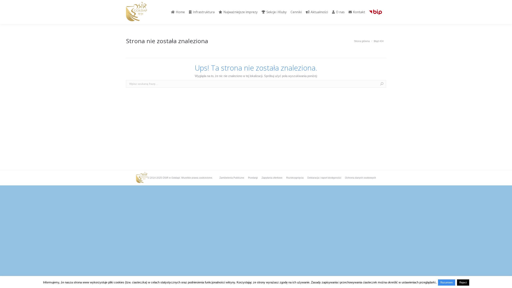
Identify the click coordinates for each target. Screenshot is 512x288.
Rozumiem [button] (446, 282)
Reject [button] (463, 282)
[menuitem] (178, 12)
